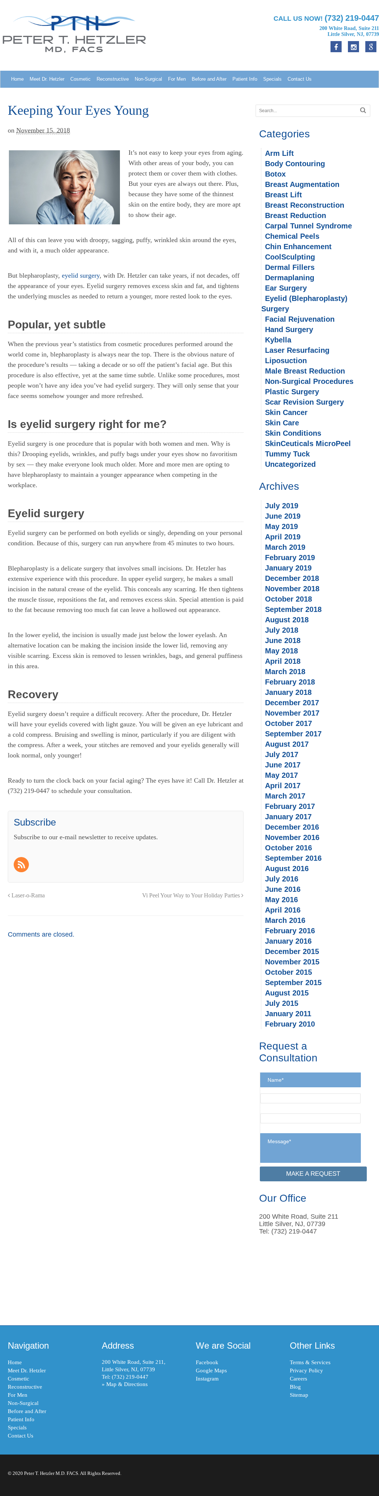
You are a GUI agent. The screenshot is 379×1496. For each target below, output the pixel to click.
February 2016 (290, 931)
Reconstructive (113, 79)
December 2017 (292, 703)
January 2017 (288, 817)
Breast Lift (283, 195)
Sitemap (299, 1395)
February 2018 (290, 682)
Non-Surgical (148, 79)
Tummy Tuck (287, 454)
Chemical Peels (292, 236)
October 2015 (288, 972)
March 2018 (285, 671)
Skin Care (282, 423)
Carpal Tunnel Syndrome (308, 226)
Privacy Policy (306, 1370)
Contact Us (300, 79)
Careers (298, 1379)
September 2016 (293, 858)
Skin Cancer (286, 412)
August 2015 (287, 993)
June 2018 (283, 640)
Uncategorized (290, 464)
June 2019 (283, 516)
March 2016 (285, 920)
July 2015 (281, 1003)
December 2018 (292, 578)
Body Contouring (295, 164)
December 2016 (292, 827)
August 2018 (287, 620)
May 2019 (281, 526)
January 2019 (288, 568)
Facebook (207, 1362)
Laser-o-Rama (27, 895)
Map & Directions (127, 1384)
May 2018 (281, 651)
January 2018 (288, 692)
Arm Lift (279, 153)
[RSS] (22, 865)
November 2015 (292, 962)
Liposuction (286, 361)
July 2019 (281, 506)
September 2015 (293, 982)
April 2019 (283, 537)
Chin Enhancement (298, 246)
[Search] (363, 110)
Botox (275, 174)
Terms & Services (310, 1362)
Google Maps (211, 1370)
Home (17, 79)
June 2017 (283, 765)
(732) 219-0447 (130, 1377)
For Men (177, 79)
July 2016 (281, 879)
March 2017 (285, 796)
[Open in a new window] (371, 46)
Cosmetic (80, 79)
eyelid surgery (81, 275)
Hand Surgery (289, 329)
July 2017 (281, 754)
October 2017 (288, 723)
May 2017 (281, 775)
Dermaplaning (289, 278)
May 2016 (281, 900)
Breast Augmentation (302, 184)
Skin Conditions (293, 433)
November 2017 (292, 713)
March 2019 (285, 547)
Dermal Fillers (290, 267)
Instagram (207, 1379)
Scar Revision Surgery (304, 402)
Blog (295, 1387)
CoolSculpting (290, 257)
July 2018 (281, 630)
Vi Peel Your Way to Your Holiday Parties (191, 895)
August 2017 (287, 744)
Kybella (278, 340)
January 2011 (288, 1014)
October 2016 (288, 848)
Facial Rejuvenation (300, 319)
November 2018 (292, 589)
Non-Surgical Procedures (309, 381)
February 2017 (290, 806)
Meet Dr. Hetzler (47, 79)
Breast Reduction (295, 215)
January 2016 (288, 941)
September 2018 (293, 609)
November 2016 (292, 837)
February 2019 (290, 557)
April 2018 (283, 661)
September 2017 (293, 734)
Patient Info (244, 79)
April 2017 (283, 786)
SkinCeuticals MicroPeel (308, 443)
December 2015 (292, 951)
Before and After (209, 79)
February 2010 (290, 1024)
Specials (272, 79)
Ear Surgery (286, 288)
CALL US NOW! (326, 18)
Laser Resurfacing (297, 350)
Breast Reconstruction (304, 205)
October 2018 (288, 599)
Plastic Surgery (292, 392)
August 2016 (287, 868)
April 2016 (283, 910)
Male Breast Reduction (305, 371)
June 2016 (283, 889)
